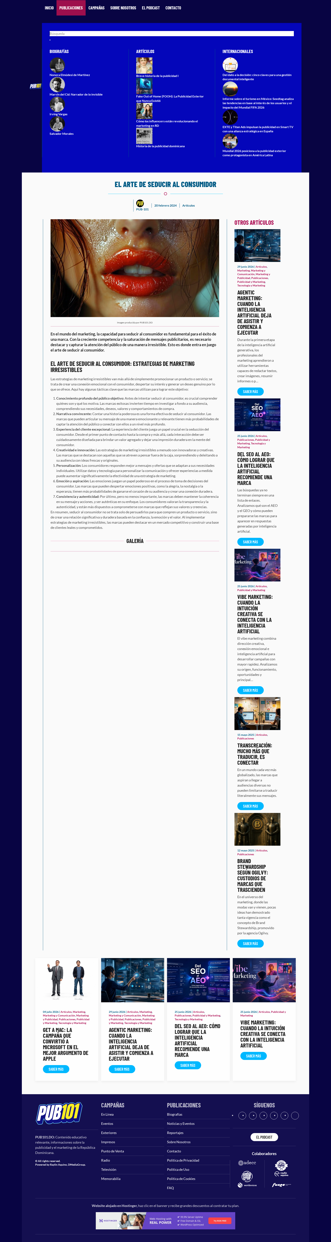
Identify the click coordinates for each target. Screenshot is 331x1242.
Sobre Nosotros (123, 7)
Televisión (108, 1169)
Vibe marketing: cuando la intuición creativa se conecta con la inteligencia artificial (255, 613)
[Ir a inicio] (59, 1113)
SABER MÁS (250, 391)
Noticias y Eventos (181, 1123)
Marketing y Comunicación (59, 1015)
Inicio (49, 7)
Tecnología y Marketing (251, 285)
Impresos (108, 1142)
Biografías (174, 1114)
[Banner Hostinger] (165, 1220)
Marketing (243, 270)
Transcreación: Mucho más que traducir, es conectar (254, 754)
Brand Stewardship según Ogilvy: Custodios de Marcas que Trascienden (252, 875)
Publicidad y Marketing (251, 281)
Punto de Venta (112, 1151)
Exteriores (109, 1133)
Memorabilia (110, 1179)
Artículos (188, 205)
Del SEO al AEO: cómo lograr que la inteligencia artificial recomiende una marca (255, 468)
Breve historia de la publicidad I (157, 76)
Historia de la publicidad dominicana (160, 146)
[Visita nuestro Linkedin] (295, 1115)
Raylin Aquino (58, 1164)
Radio (105, 1160)
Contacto (173, 7)
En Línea (107, 1114)
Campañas (96, 7)
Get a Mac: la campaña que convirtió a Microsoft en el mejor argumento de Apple (65, 1044)
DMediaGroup (76, 1164)
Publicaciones (71, 7)
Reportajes (175, 1133)
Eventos (107, 1123)
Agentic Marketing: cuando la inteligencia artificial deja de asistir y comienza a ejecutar (254, 312)
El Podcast (151, 7)
